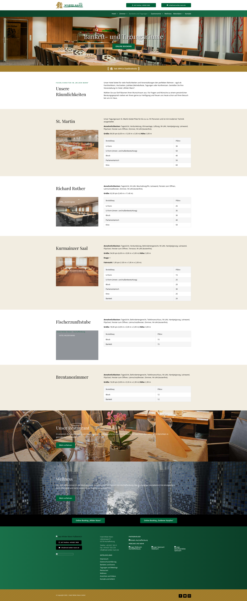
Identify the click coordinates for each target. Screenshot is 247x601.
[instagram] (189, 596)
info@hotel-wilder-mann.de (109, 550)
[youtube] (185, 596)
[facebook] (180, 596)
